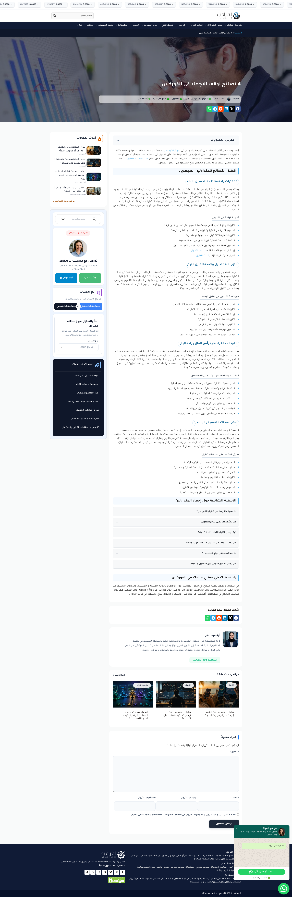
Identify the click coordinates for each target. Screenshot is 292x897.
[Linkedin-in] (98, 872)
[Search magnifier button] (55, 16)
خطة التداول (202, 256)
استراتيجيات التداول (138, 159)
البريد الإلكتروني (188, 798)
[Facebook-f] (122, 872)
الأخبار (182, 25)
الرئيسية (238, 33)
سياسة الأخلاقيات (218, 867)
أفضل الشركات (215, 25)
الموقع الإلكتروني (147, 798)
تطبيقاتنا (122, 25)
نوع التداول (93, 341)
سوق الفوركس (171, 151)
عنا (80, 25)
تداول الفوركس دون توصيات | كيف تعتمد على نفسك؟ (177, 715)
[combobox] (78, 347)
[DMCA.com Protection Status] (116, 882)
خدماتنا (90, 25)
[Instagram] (116, 872)
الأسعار (135, 25)
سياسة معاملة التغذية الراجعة (170, 867)
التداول (175, 99)
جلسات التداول (199, 250)
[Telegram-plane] (104, 872)
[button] (238, 109)
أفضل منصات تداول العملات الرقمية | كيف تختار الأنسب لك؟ (135, 715)
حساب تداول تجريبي (66, 306)
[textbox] (78, 347)
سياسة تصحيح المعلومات (197, 867)
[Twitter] (110, 872)
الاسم (235, 798)
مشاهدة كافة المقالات (205, 660)
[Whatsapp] (92, 872)
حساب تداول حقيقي (90, 306)
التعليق (234, 752)
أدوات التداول (196, 25)
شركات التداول (234, 25)
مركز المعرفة (150, 25)
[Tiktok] (87, 872)
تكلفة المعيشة (105, 25)
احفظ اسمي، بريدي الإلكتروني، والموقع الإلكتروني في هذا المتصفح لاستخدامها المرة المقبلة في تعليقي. (183, 815)
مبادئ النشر (150, 867)
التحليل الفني (168, 25)
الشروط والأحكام (222, 871)
